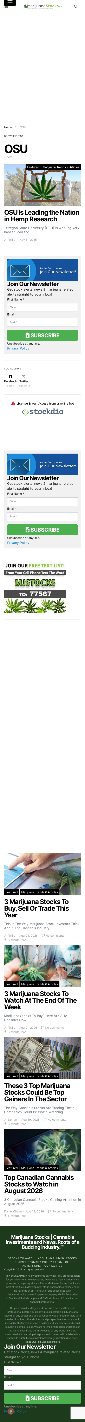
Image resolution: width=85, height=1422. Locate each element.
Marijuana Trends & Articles (61, 167)
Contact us (53, 1265)
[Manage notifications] (10, 1411)
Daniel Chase (13, 1211)
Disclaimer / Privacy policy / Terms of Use (42, 1262)
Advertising (31, 1265)
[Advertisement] (42, 69)
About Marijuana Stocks (57, 1258)
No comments (55, 935)
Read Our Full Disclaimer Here (42, 1341)
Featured (33, 167)
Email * (12, 314)
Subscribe (44, 335)
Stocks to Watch (21, 1258)
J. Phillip (9, 239)
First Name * (15, 299)
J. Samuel (10, 1119)
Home (8, 127)
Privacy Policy (18, 348)
